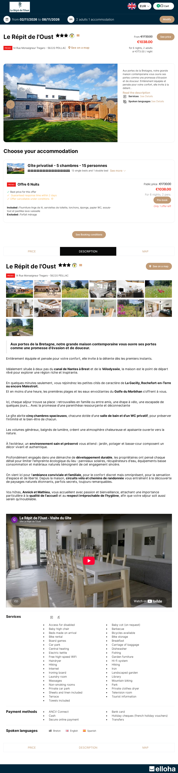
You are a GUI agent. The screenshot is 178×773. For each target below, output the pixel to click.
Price (32, 251)
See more (116, 170)
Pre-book (162, 199)
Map (145, 251)
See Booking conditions (89, 234)
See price (165, 36)
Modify (167, 19)
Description (88, 251)
